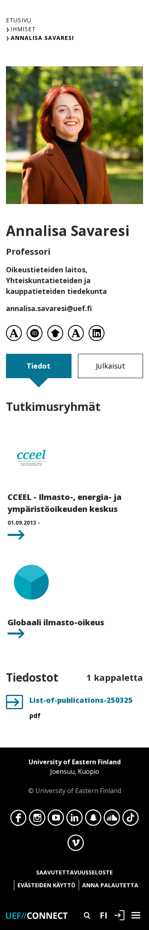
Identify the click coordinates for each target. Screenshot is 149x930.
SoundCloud (112, 819)
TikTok (130, 819)
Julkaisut (110, 366)
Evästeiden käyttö (46, 885)
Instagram (37, 819)
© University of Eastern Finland (74, 776)
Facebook (18, 819)
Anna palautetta (110, 885)
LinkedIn (74, 819)
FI (103, 915)
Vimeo (76, 845)
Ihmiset (23, 29)
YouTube (56, 819)
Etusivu (18, 20)
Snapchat (93, 819)
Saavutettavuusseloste (74, 872)
